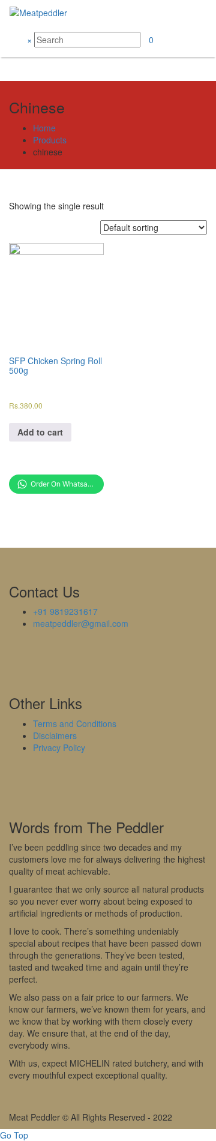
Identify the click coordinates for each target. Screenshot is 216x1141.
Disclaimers (55, 735)
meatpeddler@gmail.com (80, 623)
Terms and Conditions (74, 723)
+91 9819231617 (65, 611)
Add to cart (40, 432)
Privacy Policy (59, 747)
